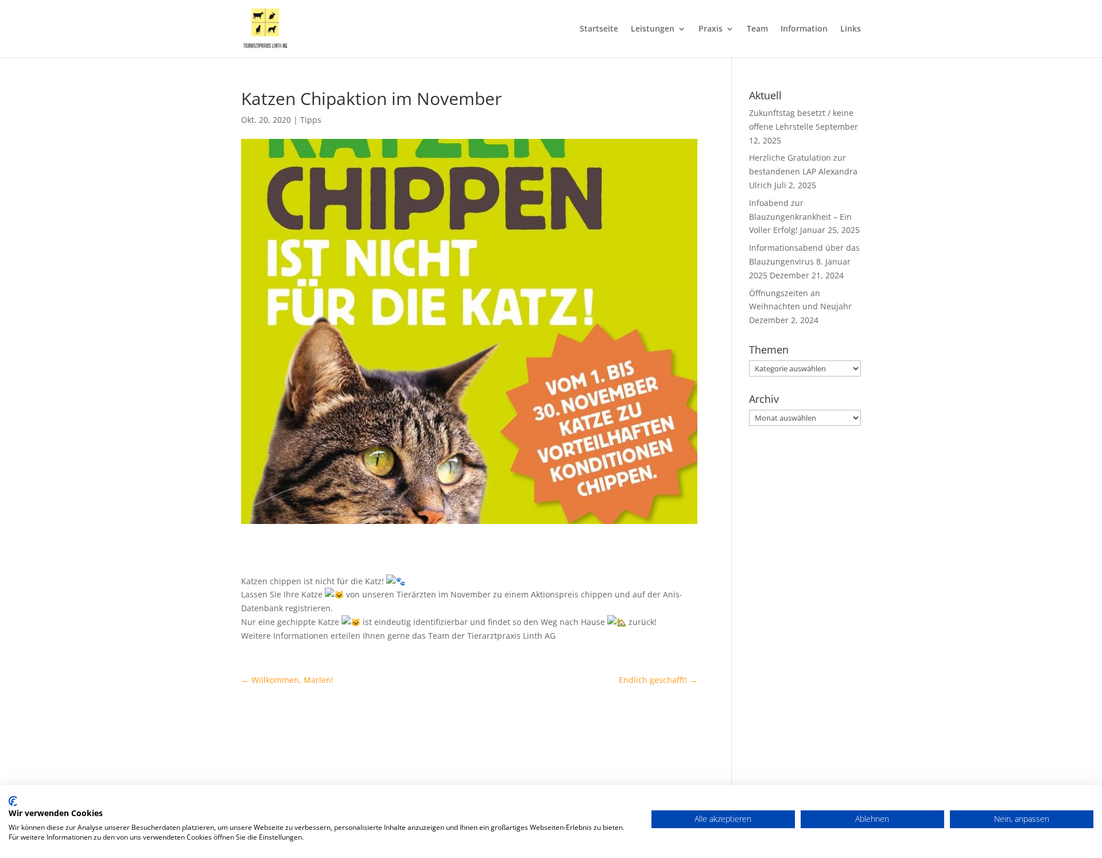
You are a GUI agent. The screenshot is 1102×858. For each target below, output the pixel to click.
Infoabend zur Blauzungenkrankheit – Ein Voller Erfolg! (800, 216)
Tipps (310, 119)
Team (757, 29)
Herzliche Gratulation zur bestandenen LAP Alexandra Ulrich (803, 171)
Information (804, 29)
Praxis (711, 29)
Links (850, 29)
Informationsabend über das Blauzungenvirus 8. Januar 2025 (804, 261)
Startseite (599, 29)
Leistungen (652, 29)
